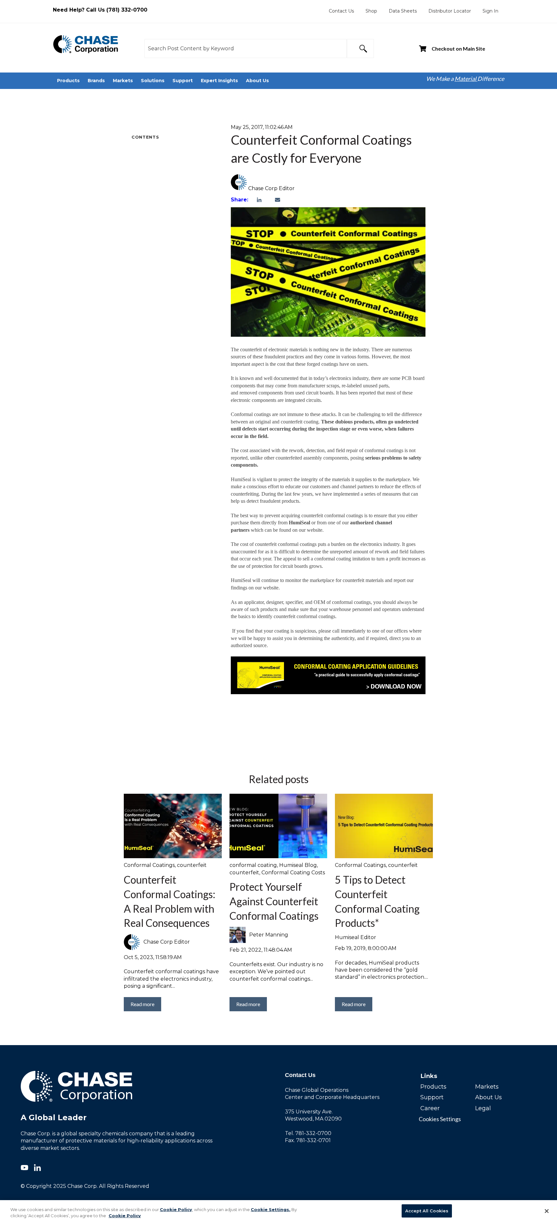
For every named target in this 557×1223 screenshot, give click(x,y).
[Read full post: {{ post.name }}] (173, 826)
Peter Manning (268, 935)
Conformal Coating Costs (293, 872)
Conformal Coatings (149, 865)
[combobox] (245, 48)
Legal (483, 1108)
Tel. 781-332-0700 (308, 1133)
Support (432, 1097)
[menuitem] (341, 11)
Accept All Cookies (426, 1210)
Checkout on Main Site (458, 48)
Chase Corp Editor (271, 188)
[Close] (547, 1211)
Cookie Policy (176, 1209)
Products (433, 1086)
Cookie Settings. (270, 1209)
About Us (488, 1097)
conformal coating (253, 865)
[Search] (360, 48)
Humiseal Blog (298, 865)
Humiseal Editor (355, 937)
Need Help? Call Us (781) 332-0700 (100, 10)
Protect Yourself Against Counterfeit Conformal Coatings (274, 901)
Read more (142, 1004)
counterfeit (192, 865)
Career (430, 1108)
